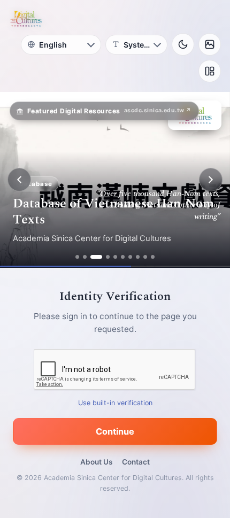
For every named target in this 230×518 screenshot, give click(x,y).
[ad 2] (85, 257)
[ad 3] (96, 257)
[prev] (19, 179)
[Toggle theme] (183, 44)
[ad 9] (145, 257)
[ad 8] (138, 257)
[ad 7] (130, 257)
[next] (211, 179)
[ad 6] (123, 257)
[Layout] (209, 71)
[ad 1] (77, 257)
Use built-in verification (115, 403)
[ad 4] (108, 257)
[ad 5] (115, 257)
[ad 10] (153, 257)
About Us (96, 462)
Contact (136, 462)
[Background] (209, 44)
